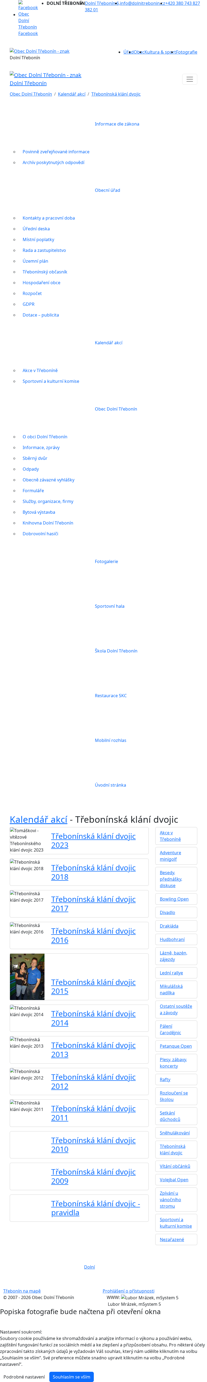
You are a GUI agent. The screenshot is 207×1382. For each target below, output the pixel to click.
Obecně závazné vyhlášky (48, 480)
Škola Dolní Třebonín (116, 651)
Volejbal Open (174, 1180)
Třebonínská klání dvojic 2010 (93, 1144)
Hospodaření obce (41, 283)
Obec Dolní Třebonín (31, 94)
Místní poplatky (38, 239)
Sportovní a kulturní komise (51, 381)
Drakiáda (169, 926)
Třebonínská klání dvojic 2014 (93, 1018)
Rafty (165, 1079)
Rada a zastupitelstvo (44, 250)
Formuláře (33, 491)
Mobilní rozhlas (110, 740)
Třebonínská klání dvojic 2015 (93, 986)
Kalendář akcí (71, 94)
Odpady (31, 469)
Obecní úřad (107, 190)
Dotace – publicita (41, 315)
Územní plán (35, 261)
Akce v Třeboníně (40, 370)
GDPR (28, 304)
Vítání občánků (175, 1166)
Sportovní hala (110, 606)
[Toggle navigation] (189, 79)
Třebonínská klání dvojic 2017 (93, 903)
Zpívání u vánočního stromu (170, 1199)
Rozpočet (32, 293)
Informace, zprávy (41, 447)
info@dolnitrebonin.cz (142, 3)
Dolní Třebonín (28, 83)
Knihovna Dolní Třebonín (48, 523)
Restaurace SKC (111, 696)
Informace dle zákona (117, 124)
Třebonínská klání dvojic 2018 (93, 872)
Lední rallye (171, 973)
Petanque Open (176, 1046)
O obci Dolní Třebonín (45, 437)
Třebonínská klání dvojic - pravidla (95, 1208)
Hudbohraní (172, 939)
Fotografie (186, 52)
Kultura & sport (160, 52)
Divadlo (167, 912)
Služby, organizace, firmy (48, 501)
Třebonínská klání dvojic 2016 (93, 935)
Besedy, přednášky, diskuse (171, 879)
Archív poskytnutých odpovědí (53, 162)
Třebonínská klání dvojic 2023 (93, 840)
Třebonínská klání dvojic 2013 (93, 1049)
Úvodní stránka (110, 785)
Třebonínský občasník (45, 272)
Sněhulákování (175, 1133)
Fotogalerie (106, 561)
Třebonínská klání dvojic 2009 (93, 1176)
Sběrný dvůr (35, 458)
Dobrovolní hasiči (40, 534)
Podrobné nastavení (24, 1377)
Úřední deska (36, 229)
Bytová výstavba (39, 512)
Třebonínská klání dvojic (116, 94)
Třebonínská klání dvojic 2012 (93, 1081)
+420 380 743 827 (182, 3)
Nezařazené (172, 1239)
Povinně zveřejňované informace (56, 152)
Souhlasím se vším (71, 1377)
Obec (139, 52)
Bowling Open (174, 899)
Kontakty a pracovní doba (49, 218)
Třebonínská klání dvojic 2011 (93, 1113)
